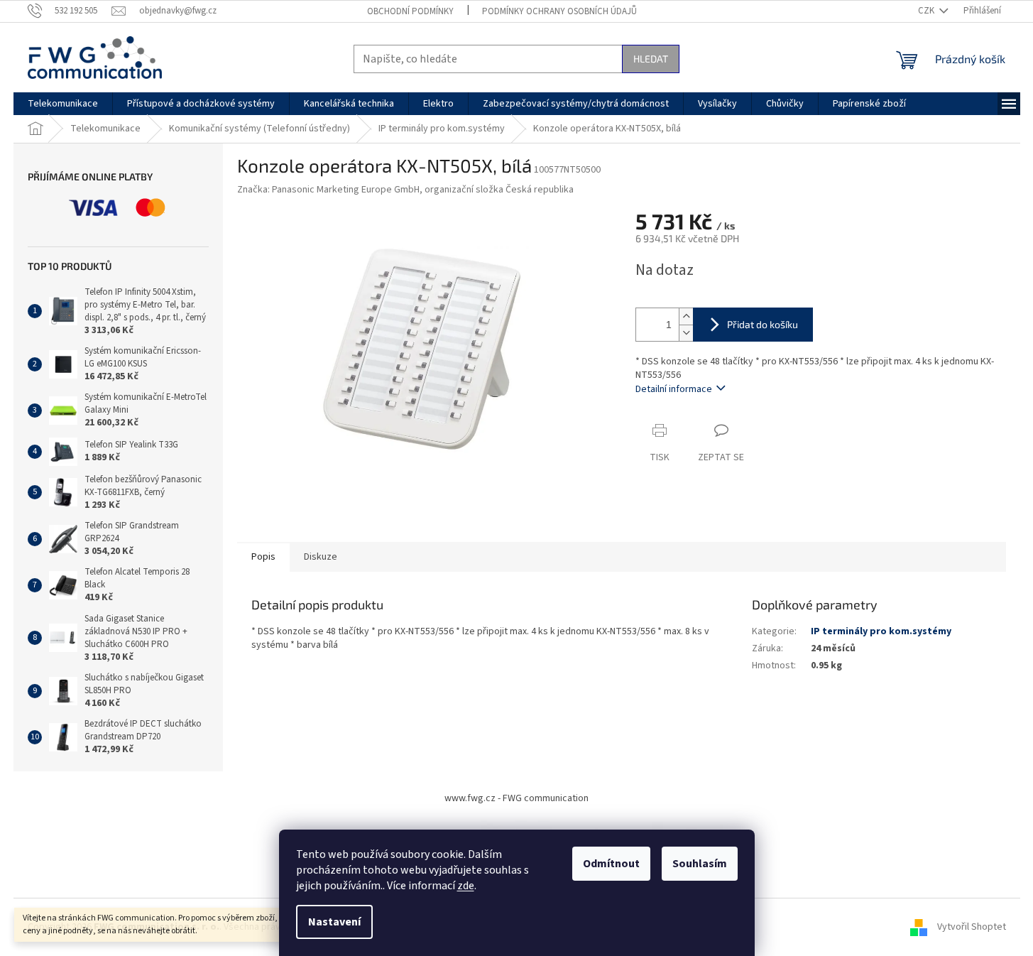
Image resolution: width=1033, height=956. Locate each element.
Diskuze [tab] (320, 557)
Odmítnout (611, 863)
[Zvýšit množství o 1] (686, 316)
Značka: (405, 190)
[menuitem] (62, 103)
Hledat (650, 59)
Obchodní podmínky (410, 11)
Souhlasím (699, 863)
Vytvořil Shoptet (971, 927)
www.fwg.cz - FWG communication (516, 798)
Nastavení (334, 922)
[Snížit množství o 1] (686, 333)
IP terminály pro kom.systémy (881, 631)
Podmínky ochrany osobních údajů (559, 11)
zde (465, 885)
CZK (927, 10)
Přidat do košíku (762, 324)
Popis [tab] (263, 557)
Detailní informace (673, 389)
